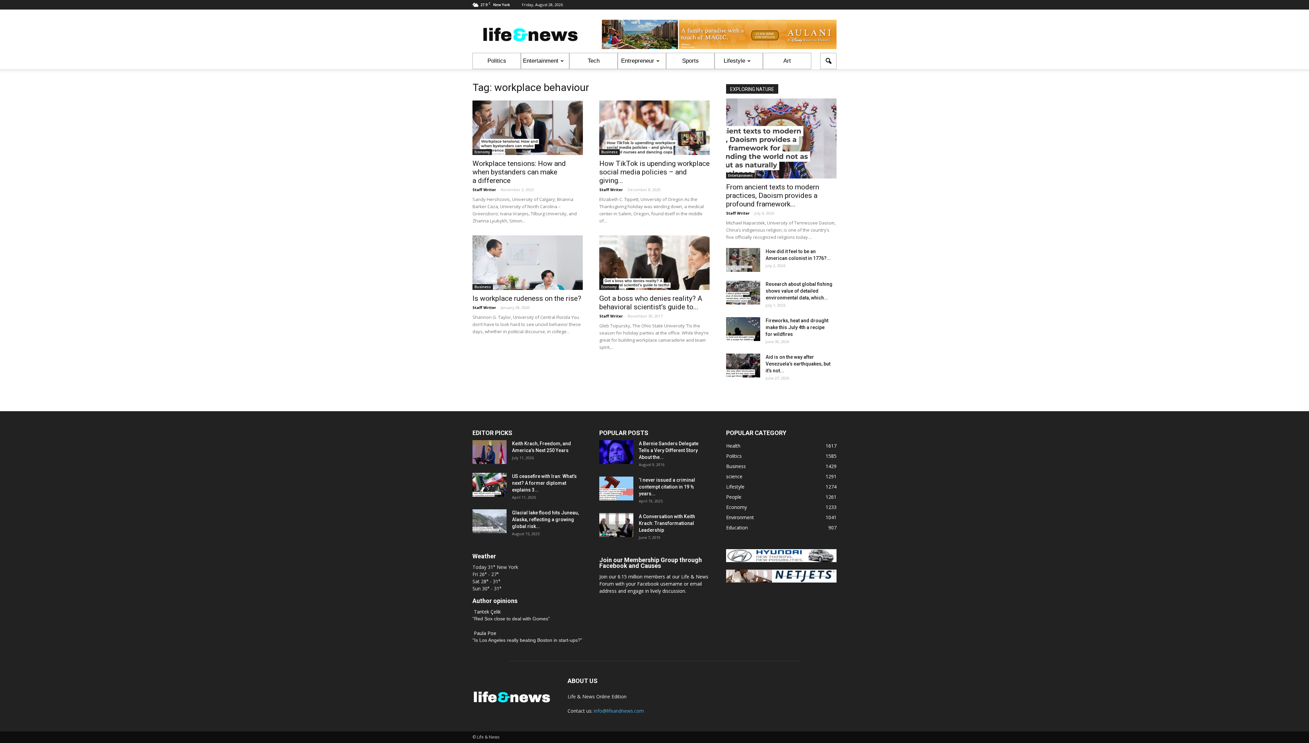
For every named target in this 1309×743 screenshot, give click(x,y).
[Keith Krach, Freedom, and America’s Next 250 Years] (489, 452)
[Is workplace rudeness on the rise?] (527, 262)
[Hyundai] (781, 560)
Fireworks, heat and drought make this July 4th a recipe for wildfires (797, 327)
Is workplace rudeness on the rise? (526, 298)
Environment (740, 517)
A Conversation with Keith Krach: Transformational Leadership (667, 523)
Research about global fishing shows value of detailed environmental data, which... (799, 290)
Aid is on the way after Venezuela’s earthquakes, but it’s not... (798, 363)
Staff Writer (484, 189)
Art (787, 61)
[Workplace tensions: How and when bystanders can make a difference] (527, 127)
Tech (594, 61)
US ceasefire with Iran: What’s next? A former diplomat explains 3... (544, 483)
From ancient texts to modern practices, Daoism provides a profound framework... (772, 195)
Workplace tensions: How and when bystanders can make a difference (519, 172)
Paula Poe (485, 633)
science (734, 476)
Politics (496, 61)
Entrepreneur (637, 61)
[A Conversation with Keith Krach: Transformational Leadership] (616, 525)
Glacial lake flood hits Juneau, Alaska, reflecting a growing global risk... (545, 519)
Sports (690, 61)
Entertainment (540, 61)
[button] (828, 61)
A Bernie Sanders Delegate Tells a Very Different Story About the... (668, 450)
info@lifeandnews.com (619, 711)
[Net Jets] (781, 580)
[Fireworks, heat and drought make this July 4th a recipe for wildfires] (743, 329)
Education (737, 527)
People (733, 497)
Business (609, 152)
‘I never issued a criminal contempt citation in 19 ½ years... (667, 486)
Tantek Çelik (487, 611)
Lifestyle (734, 61)
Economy (482, 152)
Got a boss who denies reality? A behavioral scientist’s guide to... (650, 302)
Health (733, 446)
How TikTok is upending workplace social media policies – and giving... (654, 172)
